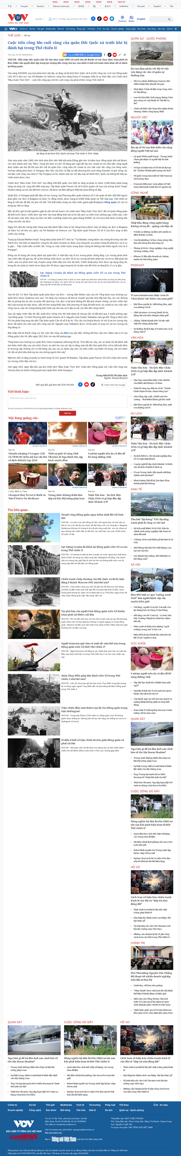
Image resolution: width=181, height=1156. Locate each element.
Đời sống (152, 29)
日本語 (81, 6)
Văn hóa (161, 29)
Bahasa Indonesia (61, 6)
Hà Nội (39, 19)
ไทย (171, 6)
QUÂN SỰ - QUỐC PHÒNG (148, 38)
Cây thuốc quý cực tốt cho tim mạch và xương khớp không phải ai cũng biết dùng (153, 702)
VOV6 (109, 2)
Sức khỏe (141, 29)
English (141, 19)
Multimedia (51, 29)
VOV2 (66, 2)
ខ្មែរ (94, 6)
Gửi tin (67, 413)
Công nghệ (131, 29)
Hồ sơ (27, 35)
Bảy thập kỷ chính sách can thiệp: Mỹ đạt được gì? (148, 1075)
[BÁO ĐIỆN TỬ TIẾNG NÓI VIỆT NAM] (18, 19)
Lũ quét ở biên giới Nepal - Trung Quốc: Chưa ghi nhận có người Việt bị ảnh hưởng (153, 159)
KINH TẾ (136, 489)
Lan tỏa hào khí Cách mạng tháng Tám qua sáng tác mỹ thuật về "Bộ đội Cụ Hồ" (153, 100)
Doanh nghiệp (117, 29)
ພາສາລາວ (123, 6)
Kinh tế (60, 29)
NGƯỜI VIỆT (139, 117)
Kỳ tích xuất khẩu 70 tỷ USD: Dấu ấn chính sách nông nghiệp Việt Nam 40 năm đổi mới (152, 531)
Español (157, 6)
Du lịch (136, 413)
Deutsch (40, 6)
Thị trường (70, 29)
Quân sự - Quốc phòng (131, 1110)
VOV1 (55, 2)
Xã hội (32, 29)
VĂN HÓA (137, 337)
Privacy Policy (48, 408)
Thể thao (91, 29)
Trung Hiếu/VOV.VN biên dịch (111, 375)
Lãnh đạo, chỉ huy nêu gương (148, 985)
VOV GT (121, 2)
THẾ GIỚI (14, 35)
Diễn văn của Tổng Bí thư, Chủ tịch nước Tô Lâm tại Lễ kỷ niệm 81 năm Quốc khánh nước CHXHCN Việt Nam (152, 1002)
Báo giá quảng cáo (53, 1132)
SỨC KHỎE (138, 643)
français (24, 6)
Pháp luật (81, 29)
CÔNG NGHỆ (139, 192)
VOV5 (98, 2)
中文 (10, 6)
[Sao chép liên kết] (120, 55)
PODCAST (137, 265)
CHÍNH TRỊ (138, 942)
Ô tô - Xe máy (103, 29)
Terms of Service (62, 408)
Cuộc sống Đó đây (145, 791)
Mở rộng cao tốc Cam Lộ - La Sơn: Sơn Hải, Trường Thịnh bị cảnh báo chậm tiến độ (152, 618)
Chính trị (23, 29)
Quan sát (138, 718)
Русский (141, 6)
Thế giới (40, 29)
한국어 (108, 6)
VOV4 (87, 2)
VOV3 (76, 2)
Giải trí (170, 29)
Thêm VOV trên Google (114, 385)
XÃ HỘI (135, 564)
